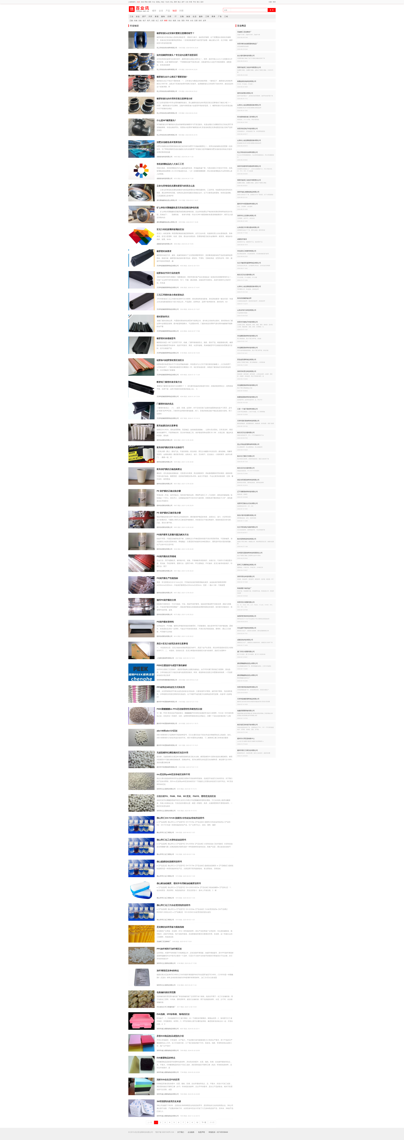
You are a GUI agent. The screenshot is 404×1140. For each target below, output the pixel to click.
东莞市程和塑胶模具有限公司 (167, 680)
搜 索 (272, 10)
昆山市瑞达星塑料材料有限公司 (248, 444)
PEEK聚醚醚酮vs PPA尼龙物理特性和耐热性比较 (179, 708)
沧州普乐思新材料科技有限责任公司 (249, 553)
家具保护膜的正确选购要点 (169, 469)
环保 (187, 20)
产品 (168, 10)
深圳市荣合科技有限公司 (246, 576)
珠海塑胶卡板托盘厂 (244, 588)
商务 (213, 16)
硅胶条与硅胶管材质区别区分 (170, 360)
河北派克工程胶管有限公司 (246, 251)
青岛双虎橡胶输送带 (244, 298)
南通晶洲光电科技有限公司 (246, 81)
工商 (207, 16)
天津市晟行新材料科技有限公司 (248, 421)
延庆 (202, 2)
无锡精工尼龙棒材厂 (164, 941)
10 (197, 1122)
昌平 (183, 2)
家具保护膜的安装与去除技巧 (170, 447)
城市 (154, 10)
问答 (181, 10)
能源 (174, 20)
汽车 (150, 16)
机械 (135, 20)
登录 (274, 2)
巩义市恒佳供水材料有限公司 (167, 48)
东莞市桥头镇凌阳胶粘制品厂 (247, 44)
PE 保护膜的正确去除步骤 (169, 490)
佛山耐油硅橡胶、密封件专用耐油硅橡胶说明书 (179, 883)
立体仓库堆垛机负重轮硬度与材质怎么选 (176, 185)
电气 (148, 20)
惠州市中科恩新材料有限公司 (167, 702)
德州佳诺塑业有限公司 (164, 440)
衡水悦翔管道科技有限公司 (246, 539)
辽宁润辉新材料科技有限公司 (247, 491)
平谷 (194, 2)
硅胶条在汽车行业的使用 (168, 272)
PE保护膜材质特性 (165, 621)
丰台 (153, 2)
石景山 (158, 2)
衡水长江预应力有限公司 (246, 456)
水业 (191, 20)
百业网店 (241, 25)
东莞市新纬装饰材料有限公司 (247, 687)
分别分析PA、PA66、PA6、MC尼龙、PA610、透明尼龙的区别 (186, 796)
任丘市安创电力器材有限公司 (247, 527)
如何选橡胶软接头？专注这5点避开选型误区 (177, 54)
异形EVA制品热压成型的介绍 (170, 1035)
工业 (131, 16)
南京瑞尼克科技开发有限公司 (247, 724)
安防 (183, 20)
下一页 (204, 1122)
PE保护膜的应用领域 (166, 556)
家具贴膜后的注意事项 (167, 425)
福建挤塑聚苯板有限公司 (246, 710)
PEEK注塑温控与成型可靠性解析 (172, 665)
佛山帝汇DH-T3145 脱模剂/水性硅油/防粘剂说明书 (180, 817)
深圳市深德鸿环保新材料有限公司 (249, 166)
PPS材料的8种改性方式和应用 (171, 687)
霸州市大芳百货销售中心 (246, 738)
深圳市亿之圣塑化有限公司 (166, 789)
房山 (171, 2)
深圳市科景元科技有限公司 (246, 371)
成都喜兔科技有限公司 (164, 157)
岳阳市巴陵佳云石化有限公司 (247, 503)
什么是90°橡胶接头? (166, 120)
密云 (198, 2)
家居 (157, 16)
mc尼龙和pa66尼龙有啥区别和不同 (173, 774)
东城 (142, 2)
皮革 (204, 20)
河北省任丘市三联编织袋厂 (166, 1007)
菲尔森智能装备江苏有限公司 (247, 117)
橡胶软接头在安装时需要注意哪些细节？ (176, 33)
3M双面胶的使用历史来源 (169, 1101)
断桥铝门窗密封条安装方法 (169, 381)
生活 (195, 16)
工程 (226, 16)
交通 (195, 20)
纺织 (200, 20)
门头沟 (167, 2)
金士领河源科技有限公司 (246, 55)
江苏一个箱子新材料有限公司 (247, 409)
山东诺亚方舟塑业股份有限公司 (248, 227)
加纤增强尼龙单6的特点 (168, 970)
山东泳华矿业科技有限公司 (246, 310)
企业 (161, 10)
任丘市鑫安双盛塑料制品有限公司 (249, 263)
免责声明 (201, 1132)
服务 (201, 16)
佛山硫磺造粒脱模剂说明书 (169, 861)
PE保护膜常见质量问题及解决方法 (173, 534)
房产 (144, 16)
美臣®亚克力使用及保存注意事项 (172, 643)
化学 (161, 20)
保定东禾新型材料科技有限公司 (248, 480)
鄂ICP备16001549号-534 (164, 1132)
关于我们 (180, 1132)
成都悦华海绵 (242, 239)
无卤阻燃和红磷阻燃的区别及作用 (172, 752)
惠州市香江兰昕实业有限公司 (247, 750)
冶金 (178, 20)
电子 (144, 20)
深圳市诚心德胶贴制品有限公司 (168, 1029)
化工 (157, 20)
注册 (270, 2)
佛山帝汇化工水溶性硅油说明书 (171, 839)
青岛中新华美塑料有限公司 (246, 515)
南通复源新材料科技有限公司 (247, 397)
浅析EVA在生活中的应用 (168, 1079)
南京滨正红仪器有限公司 (246, 274)
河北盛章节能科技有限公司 (246, 628)
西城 (146, 2)
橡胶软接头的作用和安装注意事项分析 (174, 98)
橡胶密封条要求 (164, 251)
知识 (175, 10)
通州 (175, 2)
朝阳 (149, 2)
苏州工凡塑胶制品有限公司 (246, 565)
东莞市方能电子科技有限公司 (247, 322)
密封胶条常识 (163, 316)
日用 (169, 16)
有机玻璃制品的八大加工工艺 (170, 163)
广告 (220, 16)
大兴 (186, 2)
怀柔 (190, 2)
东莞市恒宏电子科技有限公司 (247, 128)
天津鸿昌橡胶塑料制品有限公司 (168, 266)
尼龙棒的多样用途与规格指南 (170, 926)
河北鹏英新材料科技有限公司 (247, 336)
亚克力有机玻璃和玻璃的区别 (170, 229)
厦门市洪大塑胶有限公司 (246, 651)
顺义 (179, 2)
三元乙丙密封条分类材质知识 (170, 294)
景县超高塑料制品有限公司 (246, 359)
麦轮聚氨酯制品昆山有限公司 (167, 200)
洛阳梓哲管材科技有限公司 (246, 616)
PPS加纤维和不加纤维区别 (169, 948)
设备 (140, 20)
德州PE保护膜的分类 (166, 599)
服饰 (163, 16)
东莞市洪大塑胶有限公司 (246, 602)
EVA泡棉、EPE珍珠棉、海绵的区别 (173, 1014)
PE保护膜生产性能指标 (167, 578)
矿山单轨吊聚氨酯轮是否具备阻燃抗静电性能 (178, 207)
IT (176, 16)
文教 (182, 16)
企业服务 (191, 1132)
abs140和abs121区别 (167, 730)
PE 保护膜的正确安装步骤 (169, 512)
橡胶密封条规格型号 (166, 338)
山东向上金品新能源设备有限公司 (249, 105)
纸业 (170, 20)
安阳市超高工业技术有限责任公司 (249, 67)
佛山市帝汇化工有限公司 (165, 832)
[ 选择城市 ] (132, 2)
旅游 (188, 16)
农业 (138, 16)
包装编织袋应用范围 (166, 992)
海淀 (162, 2)
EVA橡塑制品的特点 (166, 1057)
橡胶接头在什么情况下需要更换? (172, 76)
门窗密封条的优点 (165, 403)
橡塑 (165, 20)
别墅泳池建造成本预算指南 (169, 142)
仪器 (153, 20)
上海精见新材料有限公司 (165, 658)
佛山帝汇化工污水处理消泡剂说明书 (173, 905)
